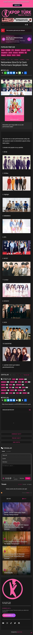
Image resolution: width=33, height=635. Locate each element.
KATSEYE (21, 52)
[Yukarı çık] (31, 633)
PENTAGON (8, 573)
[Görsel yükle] (8, 478)
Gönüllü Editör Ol (8, 615)
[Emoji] (6, 478)
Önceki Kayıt (16, 438)
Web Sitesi (4, 462)
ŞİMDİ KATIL (17, 5)
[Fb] (19, 623)
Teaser (18, 55)
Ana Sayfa (16, 442)
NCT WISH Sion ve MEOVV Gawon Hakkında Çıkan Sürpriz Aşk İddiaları (16, 527)
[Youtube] (3, 623)
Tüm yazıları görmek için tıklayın (15, 30)
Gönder (27, 478)
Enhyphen (23, 50)
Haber (28, 50)
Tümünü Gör (26, 375)
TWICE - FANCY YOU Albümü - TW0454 (14, 117)
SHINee (27, 59)
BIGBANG (8, 50)
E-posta (4, 458)
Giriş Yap (22, 478)
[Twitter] (15, 623)
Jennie (10, 52)
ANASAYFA (3, 59)
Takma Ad (4, 455)
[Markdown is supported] (4, 478)
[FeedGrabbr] (20, 114)
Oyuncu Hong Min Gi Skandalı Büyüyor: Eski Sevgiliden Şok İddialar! (14, 556)
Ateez (2, 50)
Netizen (9, 55)
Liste (8, 59)
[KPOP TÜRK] (16, 17)
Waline (28, 492)
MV (26, 52)
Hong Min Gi (4, 52)
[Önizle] (10, 478)
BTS (13, 50)
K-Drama (15, 52)
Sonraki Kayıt (16, 434)
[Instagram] (7, 623)
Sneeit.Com (19, 632)
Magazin (3, 55)
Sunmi (13, 55)
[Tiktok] (11, 623)
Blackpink (17, 50)
